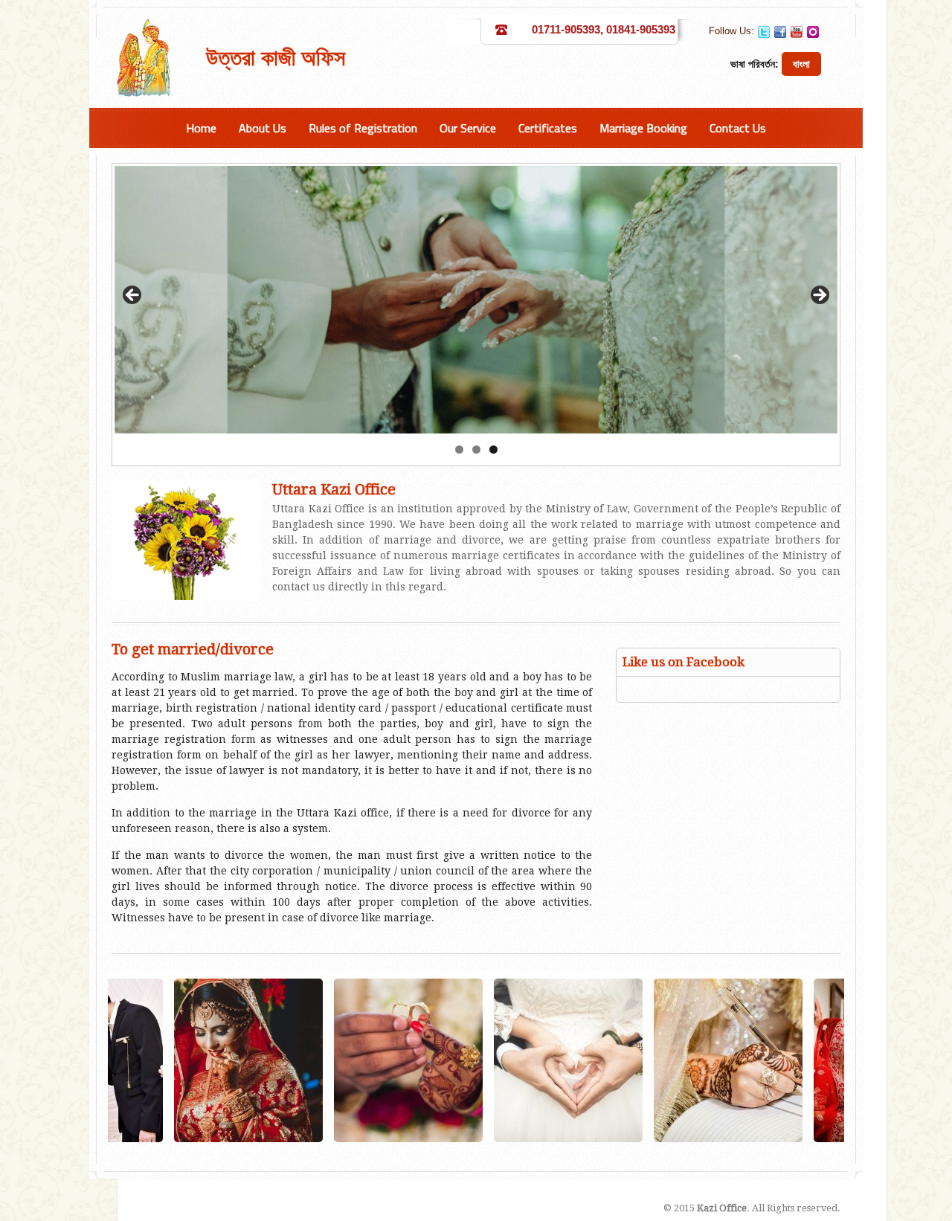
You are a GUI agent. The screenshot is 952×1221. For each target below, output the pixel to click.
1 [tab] (459, 449)
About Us (262, 128)
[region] (476, 300)
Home (201, 128)
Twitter (764, 32)
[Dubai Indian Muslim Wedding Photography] (779, 1060)
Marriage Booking (643, 128)
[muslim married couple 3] (619, 1060)
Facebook (780, 32)
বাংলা (801, 64)
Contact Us (738, 128)
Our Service (468, 128)
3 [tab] (493, 449)
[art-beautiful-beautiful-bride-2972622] (139, 1060)
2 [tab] (476, 449)
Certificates (547, 128)
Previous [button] (133, 296)
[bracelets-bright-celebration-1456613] (299, 1060)
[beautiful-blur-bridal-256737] (459, 1060)
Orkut (813, 32)
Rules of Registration (363, 128)
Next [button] (819, 296)
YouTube (797, 32)
